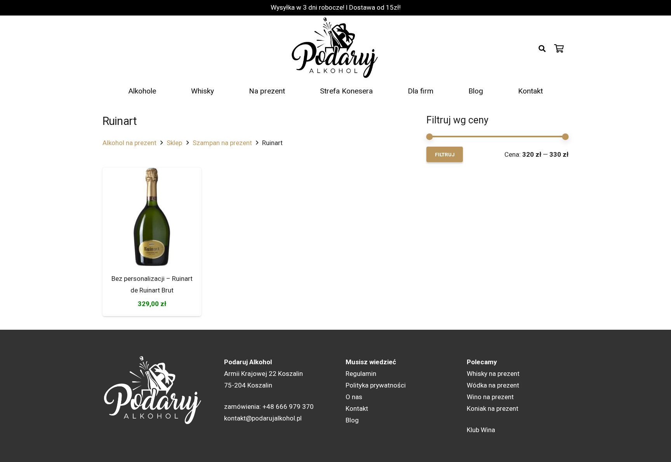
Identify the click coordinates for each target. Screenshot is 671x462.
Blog (352, 420)
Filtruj (445, 154)
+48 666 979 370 (288, 406)
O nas (354, 397)
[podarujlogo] (335, 48)
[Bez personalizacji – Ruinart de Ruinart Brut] (152, 217)
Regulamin (361, 373)
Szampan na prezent (222, 143)
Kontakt (357, 408)
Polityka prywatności (376, 385)
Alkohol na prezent (129, 143)
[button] (542, 48)
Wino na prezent (490, 397)
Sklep (174, 143)
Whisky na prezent (493, 373)
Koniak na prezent (492, 408)
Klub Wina (481, 430)
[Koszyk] (559, 48)
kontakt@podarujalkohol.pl (263, 418)
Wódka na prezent (493, 385)
